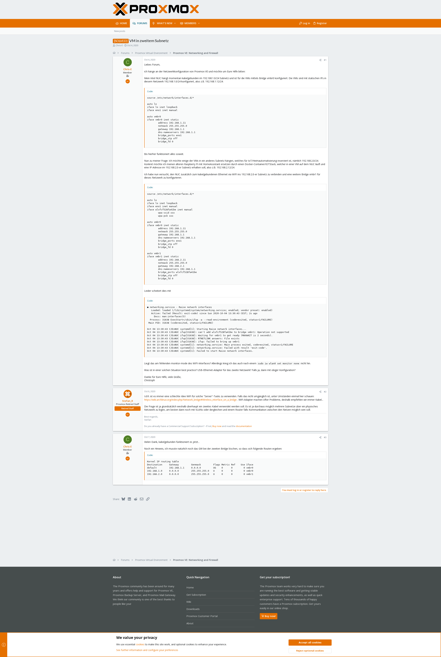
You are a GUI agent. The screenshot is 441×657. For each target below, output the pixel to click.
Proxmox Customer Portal (202, 616)
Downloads (193, 609)
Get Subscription (196, 594)
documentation (244, 426)
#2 (325, 391)
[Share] (320, 60)
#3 (325, 437)
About (189, 623)
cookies (140, 644)
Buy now (216, 426)
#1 (325, 60)
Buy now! (270, 616)
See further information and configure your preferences (147, 650)
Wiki (188, 601)
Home (190, 587)
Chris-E (119, 45)
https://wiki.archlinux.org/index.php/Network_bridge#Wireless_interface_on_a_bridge (190, 399)
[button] (175, 23)
